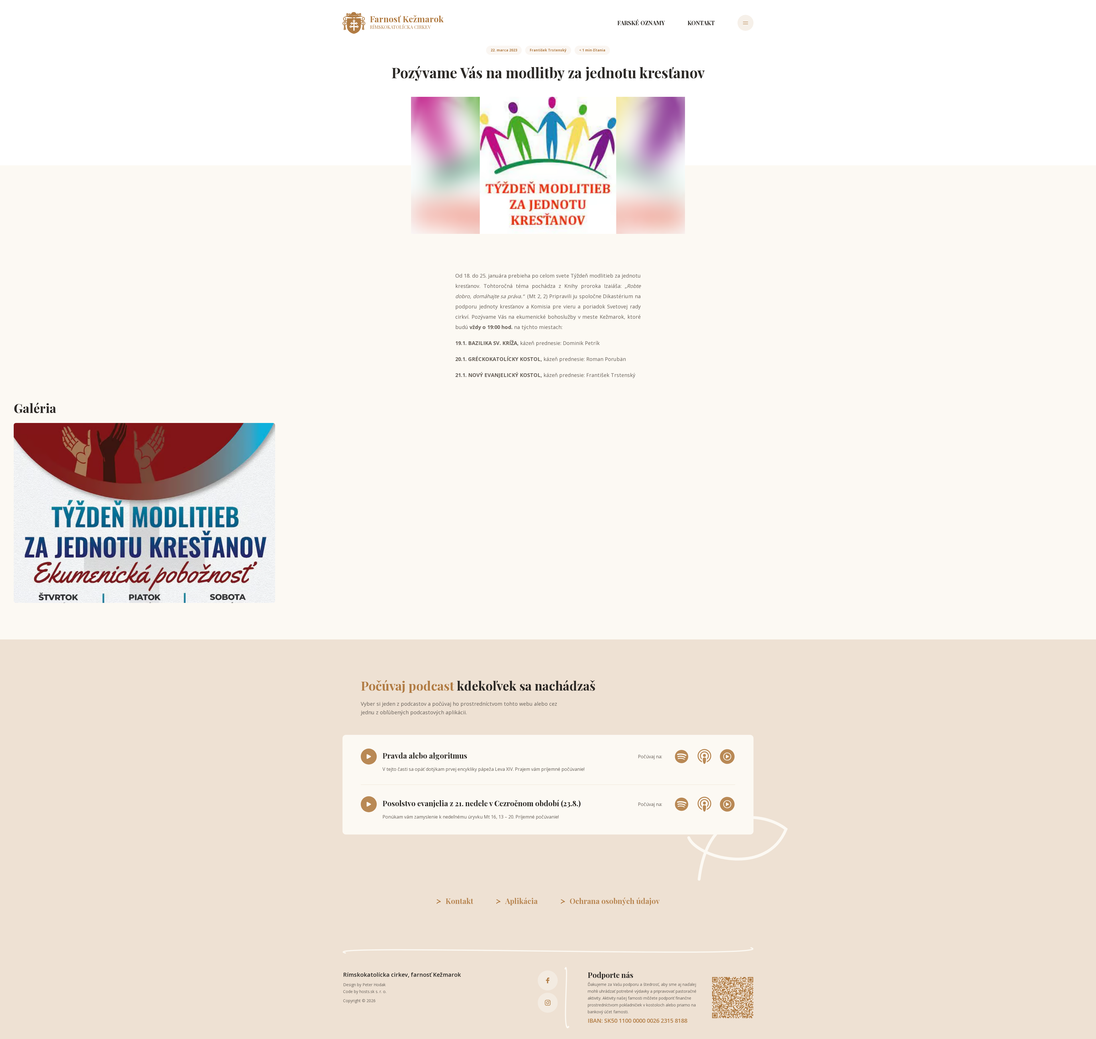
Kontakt (701, 23)
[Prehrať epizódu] (369, 757)
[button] (144, 513)
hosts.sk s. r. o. (372, 991)
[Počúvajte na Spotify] (682, 757)
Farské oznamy (641, 23)
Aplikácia (521, 901)
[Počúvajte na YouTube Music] (727, 757)
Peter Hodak (374, 984)
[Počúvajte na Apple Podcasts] (704, 757)
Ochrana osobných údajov (615, 901)
